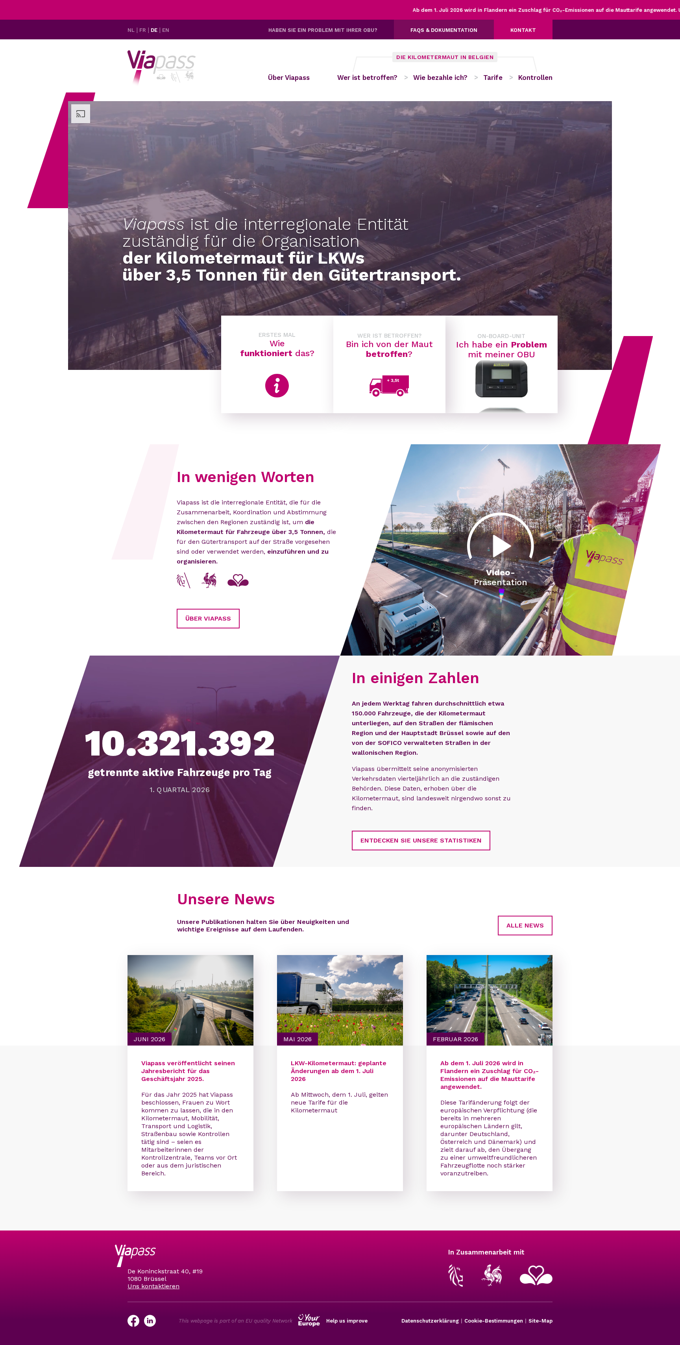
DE (155, 30)
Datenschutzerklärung (430, 1321)
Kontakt (523, 30)
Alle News (525, 925)
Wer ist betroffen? (367, 77)
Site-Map (540, 1321)
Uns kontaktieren (153, 1286)
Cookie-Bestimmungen (493, 1321)
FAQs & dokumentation (443, 30)
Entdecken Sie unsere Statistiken (421, 840)
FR (143, 30)
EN (165, 30)
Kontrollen (535, 77)
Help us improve (347, 1321)
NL (132, 30)
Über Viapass (289, 77)
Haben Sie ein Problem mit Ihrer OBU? (322, 30)
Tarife (493, 77)
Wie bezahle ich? (440, 77)
